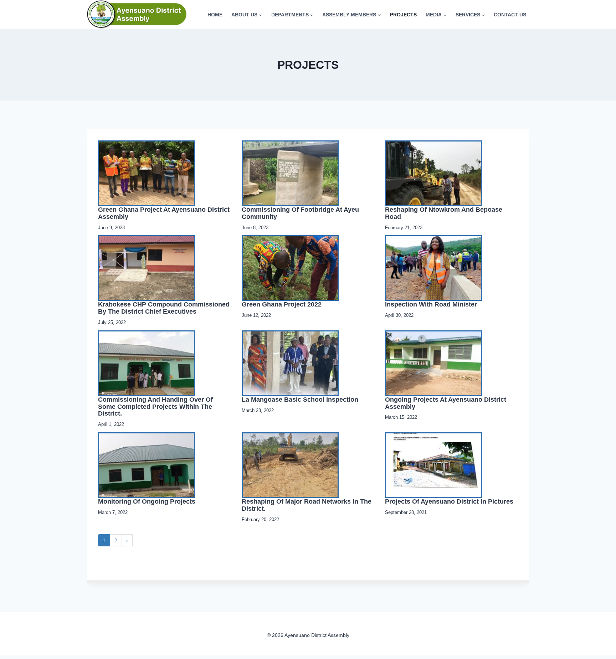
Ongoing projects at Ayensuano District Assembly (445, 403)
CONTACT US (510, 14)
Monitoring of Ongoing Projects (146, 501)
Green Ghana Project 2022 (282, 304)
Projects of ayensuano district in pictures (449, 501)
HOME (214, 14)
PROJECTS (403, 14)
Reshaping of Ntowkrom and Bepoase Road (443, 213)
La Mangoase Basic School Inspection (300, 399)
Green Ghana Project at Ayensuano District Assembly (164, 213)
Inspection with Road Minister (431, 304)
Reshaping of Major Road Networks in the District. (306, 505)
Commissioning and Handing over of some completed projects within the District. (155, 406)
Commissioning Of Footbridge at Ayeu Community (300, 213)
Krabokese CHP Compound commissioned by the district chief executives (164, 308)
